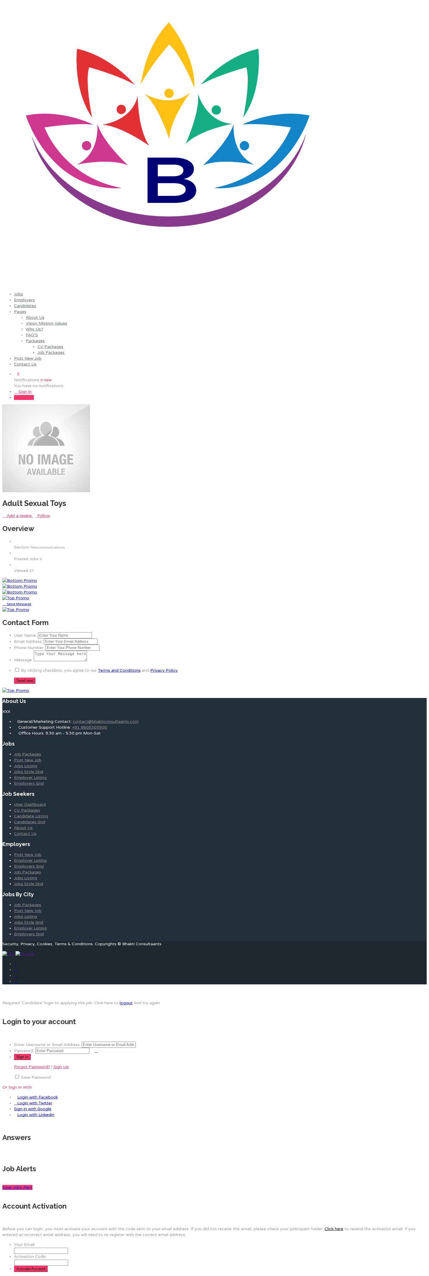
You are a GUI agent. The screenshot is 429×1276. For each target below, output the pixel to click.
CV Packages (50, 346)
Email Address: (28, 641)
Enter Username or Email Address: (47, 1044)
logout (126, 1002)
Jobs (18, 294)
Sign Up (25, 397)
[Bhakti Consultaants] (168, 284)
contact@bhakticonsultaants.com (106, 721)
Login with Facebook (37, 1097)
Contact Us (25, 364)
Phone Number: (29, 647)
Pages (20, 311)
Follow (43, 515)
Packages (35, 340)
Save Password (36, 1077)
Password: (24, 1050)
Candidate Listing (31, 816)
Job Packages (50, 352)
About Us (35, 317)
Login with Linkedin (35, 1114)
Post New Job (27, 358)
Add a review (19, 515)
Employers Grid (29, 783)
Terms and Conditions (119, 670)
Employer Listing (30, 777)
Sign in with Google (32, 1108)
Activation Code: (30, 1256)
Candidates (25, 305)
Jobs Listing (25, 765)
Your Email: (24, 1244)
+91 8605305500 (89, 727)
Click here (334, 1228)
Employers (24, 299)
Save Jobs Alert (17, 1187)
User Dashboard (30, 804)
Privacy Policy (164, 670)
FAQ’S (32, 335)
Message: (23, 659)
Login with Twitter (34, 1103)
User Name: (25, 635)
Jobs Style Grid (28, 771)
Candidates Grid (29, 821)
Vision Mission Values (46, 323)
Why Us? (34, 329)
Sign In (24, 391)
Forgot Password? (32, 1066)
